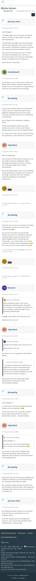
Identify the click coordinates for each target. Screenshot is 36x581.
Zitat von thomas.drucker (14, 362)
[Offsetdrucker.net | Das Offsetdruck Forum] (7, 2)
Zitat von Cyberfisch (13, 300)
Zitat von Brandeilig (13, 437)
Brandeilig (21, 250)
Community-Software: (18, 575)
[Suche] (23, 3)
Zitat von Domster (12, 342)
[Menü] (33, 3)
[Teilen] (33, 14)
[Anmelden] (28, 2)
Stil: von (18, 578)
